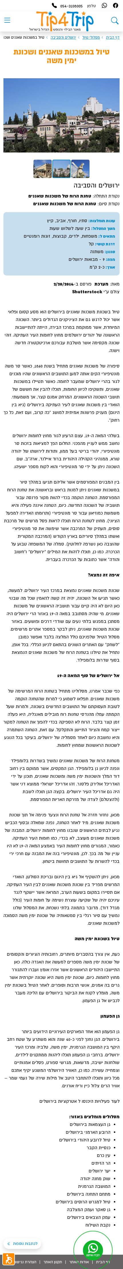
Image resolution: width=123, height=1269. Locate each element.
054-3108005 (71, 5)
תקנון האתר (52, 1262)
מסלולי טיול (91, 37)
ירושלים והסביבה (63, 37)
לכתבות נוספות (24, 1243)
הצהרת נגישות (24, 1262)
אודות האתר (79, 1262)
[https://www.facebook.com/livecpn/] (115, 6)
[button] (114, 76)
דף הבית (113, 37)
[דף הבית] (115, 21)
